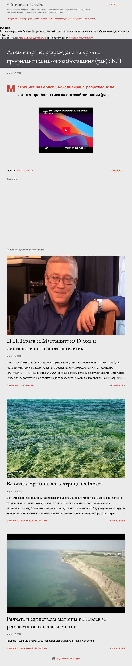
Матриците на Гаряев (25, 5)
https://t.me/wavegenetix (33, 37)
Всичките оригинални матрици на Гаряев (54, 483)
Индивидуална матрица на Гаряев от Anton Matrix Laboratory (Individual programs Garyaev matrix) (52, 19)
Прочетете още (117, 385)
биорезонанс (23, 171)
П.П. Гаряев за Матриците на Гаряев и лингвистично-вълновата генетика (51, 344)
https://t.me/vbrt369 (81, 37)
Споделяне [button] (116, 171)
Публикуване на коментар (33, 521)
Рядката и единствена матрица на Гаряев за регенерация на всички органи (56, 622)
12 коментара (27, 385)
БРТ (32, 171)
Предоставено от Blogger (67, 658)
